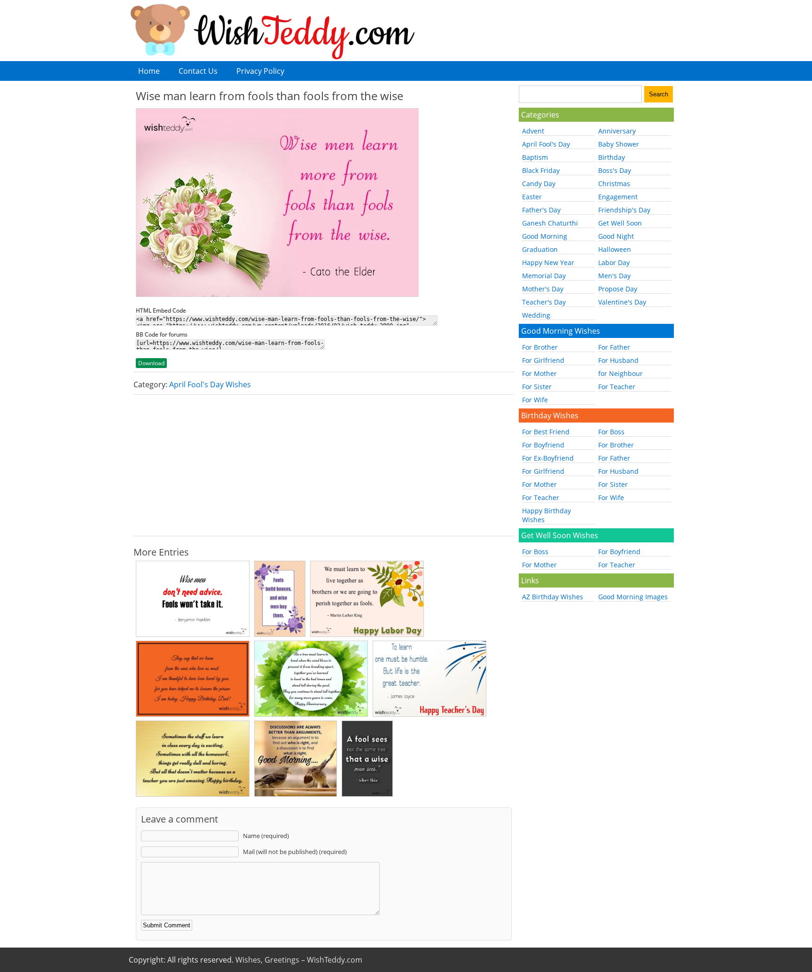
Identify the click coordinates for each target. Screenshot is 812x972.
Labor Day (614, 262)
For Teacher (616, 386)
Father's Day (541, 209)
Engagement (618, 196)
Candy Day (538, 183)
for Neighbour (620, 373)
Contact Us (198, 71)
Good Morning (544, 236)
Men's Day (614, 275)
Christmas (614, 183)
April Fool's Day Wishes (210, 384)
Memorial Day (544, 275)
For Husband (618, 360)
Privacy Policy (260, 71)
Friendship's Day (624, 209)
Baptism (535, 157)
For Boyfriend (543, 444)
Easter (532, 196)
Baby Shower (618, 144)
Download (151, 363)
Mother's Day (542, 288)
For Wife (535, 399)
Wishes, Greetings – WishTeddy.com (298, 960)
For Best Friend (546, 431)
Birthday (611, 157)
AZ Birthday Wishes (552, 596)
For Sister (537, 386)
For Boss (611, 431)
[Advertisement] (323, 465)
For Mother (539, 373)
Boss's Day (614, 170)
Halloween (614, 249)
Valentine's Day (622, 302)
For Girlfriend (543, 360)
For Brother (540, 347)
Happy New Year (548, 262)
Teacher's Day (544, 302)
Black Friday (541, 170)
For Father (614, 347)
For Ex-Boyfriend (548, 458)
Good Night (616, 236)
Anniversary (617, 130)
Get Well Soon (620, 223)
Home (149, 71)
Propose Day (617, 288)
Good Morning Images (633, 596)
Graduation (540, 249)
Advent (533, 130)
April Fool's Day (546, 144)
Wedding (536, 315)
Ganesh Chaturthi (550, 223)
